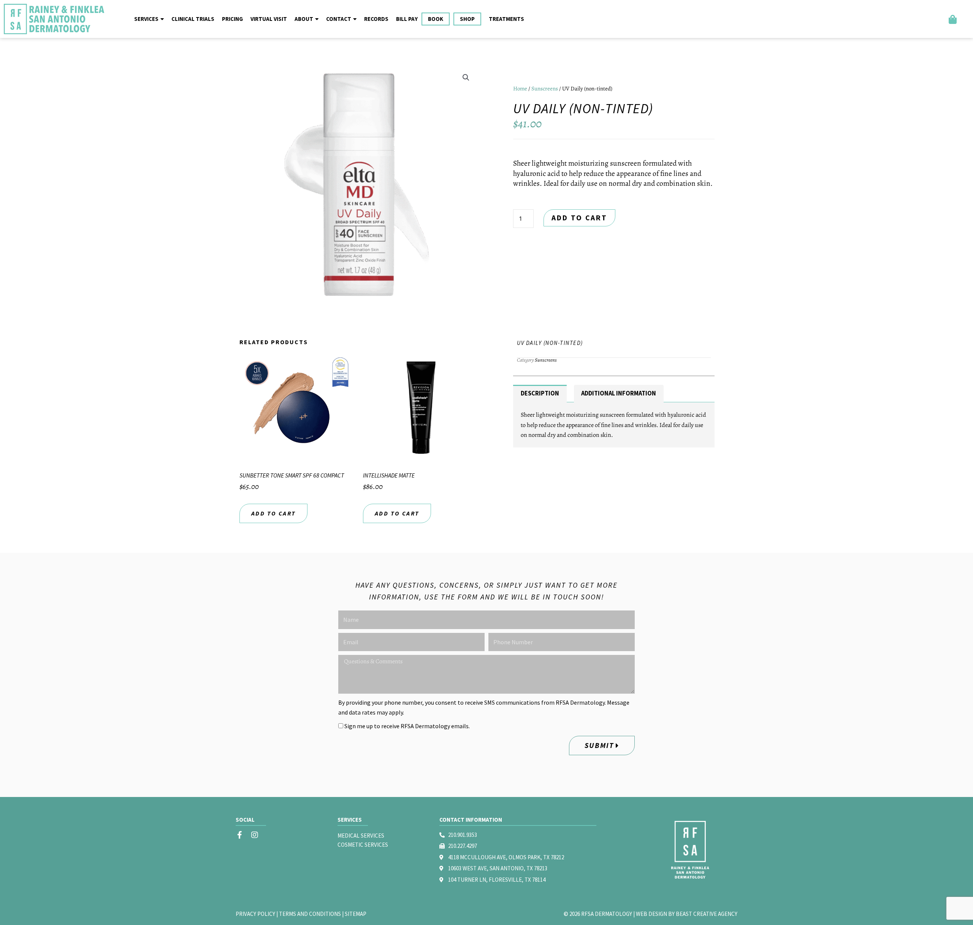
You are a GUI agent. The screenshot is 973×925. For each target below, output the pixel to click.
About (304, 18)
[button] (466, 77)
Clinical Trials (192, 18)
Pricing (232, 18)
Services (146, 18)
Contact (338, 18)
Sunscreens (544, 88)
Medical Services (361, 835)
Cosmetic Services (363, 844)
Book (435, 18)
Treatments (506, 18)
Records (376, 18)
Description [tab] (540, 393)
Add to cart (579, 217)
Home (520, 88)
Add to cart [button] (273, 513)
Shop (467, 18)
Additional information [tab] (618, 393)
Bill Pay (407, 18)
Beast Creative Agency (706, 913)
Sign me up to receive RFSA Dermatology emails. (407, 726)
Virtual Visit (268, 18)
